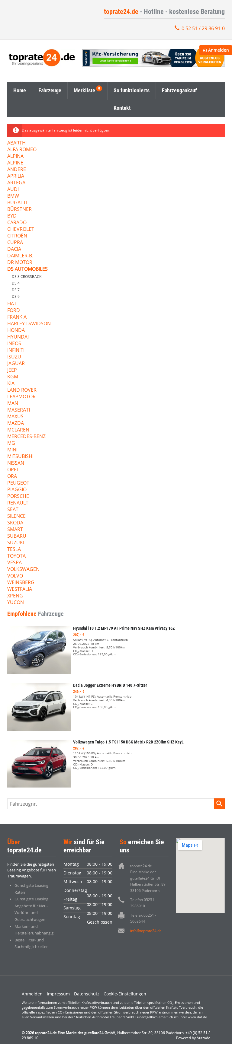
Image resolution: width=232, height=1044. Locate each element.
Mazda (15, 423)
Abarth (16, 143)
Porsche (18, 496)
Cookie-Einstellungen (125, 994)
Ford (13, 311)
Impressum (58, 994)
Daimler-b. (20, 256)
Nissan (15, 463)
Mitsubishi (20, 457)
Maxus (15, 417)
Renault (17, 503)
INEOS (14, 344)
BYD (12, 216)
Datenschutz (86, 994)
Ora (12, 476)
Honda (16, 330)
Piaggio (17, 490)
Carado (17, 223)
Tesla (14, 549)
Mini (12, 450)
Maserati (18, 410)
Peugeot (18, 483)
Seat (12, 510)
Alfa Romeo (22, 150)
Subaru (16, 536)
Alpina (15, 156)
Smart (15, 530)
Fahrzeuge (49, 90)
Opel (13, 470)
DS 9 (16, 296)
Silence (16, 516)
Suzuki (15, 543)
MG (11, 443)
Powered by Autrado (193, 1037)
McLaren (18, 430)
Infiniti (15, 350)
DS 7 (16, 289)
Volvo (15, 576)
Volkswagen (23, 569)
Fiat (12, 304)
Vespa (14, 563)
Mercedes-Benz (26, 437)
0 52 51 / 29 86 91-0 (203, 28)
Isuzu (14, 357)
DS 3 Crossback (26, 276)
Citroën (17, 236)
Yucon (15, 603)
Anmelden (32, 994)
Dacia (14, 249)
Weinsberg (20, 583)
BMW (13, 196)
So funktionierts (132, 90)
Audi (13, 190)
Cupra (15, 243)
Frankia (17, 317)
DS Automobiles (27, 269)
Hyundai (18, 337)
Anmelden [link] (218, 50)
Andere (16, 170)
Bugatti (17, 203)
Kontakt (122, 108)
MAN (12, 403)
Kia (10, 384)
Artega (16, 183)
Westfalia (19, 589)
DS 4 (16, 283)
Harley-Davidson (29, 324)
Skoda (15, 523)
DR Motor (19, 263)
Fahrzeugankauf (179, 90)
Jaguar (16, 364)
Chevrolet (20, 229)
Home (19, 90)
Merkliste (84, 90)
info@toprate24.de (146, 930)
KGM (12, 377)
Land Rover (22, 390)
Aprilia (15, 176)
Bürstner (19, 209)
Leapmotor (21, 397)
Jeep (12, 370)
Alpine (15, 163)
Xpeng (15, 596)
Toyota (16, 556)
